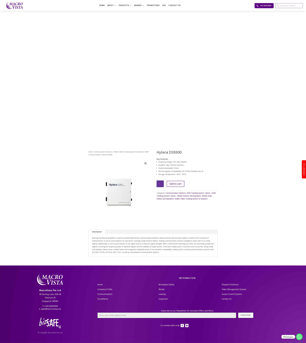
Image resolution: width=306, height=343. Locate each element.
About (110, 5)
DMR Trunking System (195, 193)
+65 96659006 (265, 6)
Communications (104, 294)
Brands (138, 5)
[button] (145, 163)
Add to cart (175, 183)
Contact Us (174, 5)
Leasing (162, 294)
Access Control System (232, 294)
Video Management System (234, 289)
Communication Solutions (103, 152)
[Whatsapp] (299, 337)
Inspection (163, 299)
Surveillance (102, 299)
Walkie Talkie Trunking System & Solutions (129, 152)
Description (97, 232)
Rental (161, 289)
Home (102, 5)
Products (124, 5)
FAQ (164, 5)
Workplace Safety (166, 284)
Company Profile (104, 289)
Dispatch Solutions (230, 284)
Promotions (153, 5)
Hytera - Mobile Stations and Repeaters (185, 196)
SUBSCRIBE (246, 315)
